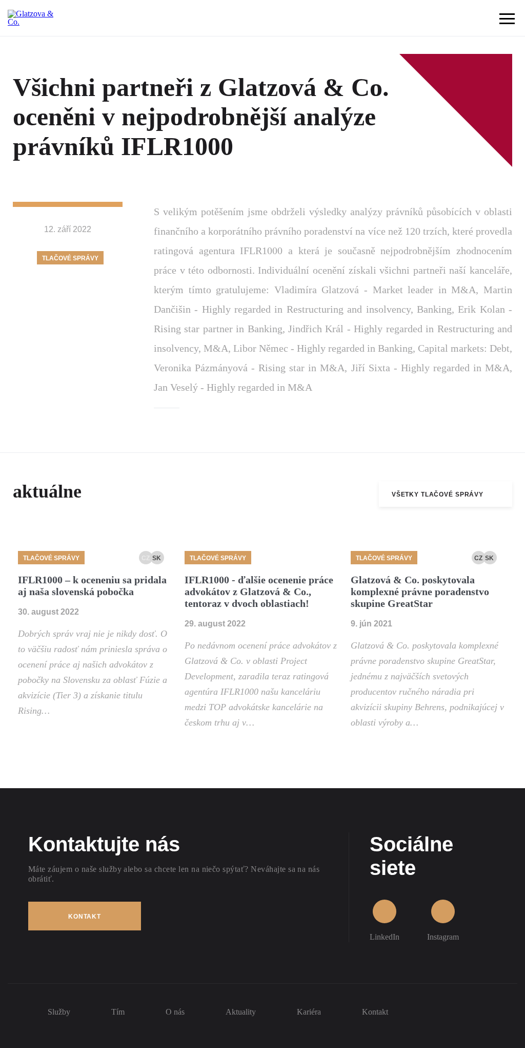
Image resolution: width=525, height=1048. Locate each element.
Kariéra (309, 1011)
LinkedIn (384, 936)
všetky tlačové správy (437, 494)
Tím (118, 1011)
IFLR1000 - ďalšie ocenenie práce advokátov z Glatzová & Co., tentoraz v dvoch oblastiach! (259, 591)
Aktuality (241, 1011)
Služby (59, 1011)
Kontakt (84, 916)
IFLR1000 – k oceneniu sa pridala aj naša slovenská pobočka (92, 585)
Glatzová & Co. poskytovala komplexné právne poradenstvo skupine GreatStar (420, 591)
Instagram (443, 936)
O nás (175, 1011)
